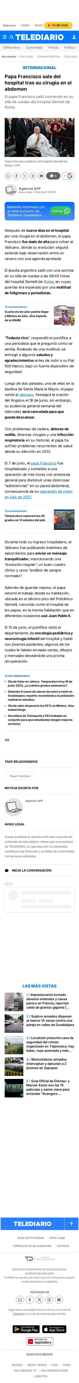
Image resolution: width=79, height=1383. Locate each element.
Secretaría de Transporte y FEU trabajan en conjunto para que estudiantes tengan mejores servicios (40, 719)
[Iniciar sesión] (74, 37)
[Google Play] (26, 1329)
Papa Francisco (20, 776)
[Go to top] (71, 1224)
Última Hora (11, 47)
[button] (68, 176)
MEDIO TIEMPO (37, 1364)
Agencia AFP (30, 189)
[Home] (39, 37)
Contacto (63, 1245)
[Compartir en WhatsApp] (8, 175)
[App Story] (54, 1329)
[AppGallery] (39, 1341)
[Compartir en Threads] (33, 175)
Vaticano (26, 395)
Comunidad (34, 47)
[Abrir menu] (4, 37)
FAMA (66, 1364)
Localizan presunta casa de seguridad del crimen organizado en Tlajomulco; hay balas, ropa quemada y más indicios (50, 1046)
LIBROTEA (41, 1376)
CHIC (54, 1364)
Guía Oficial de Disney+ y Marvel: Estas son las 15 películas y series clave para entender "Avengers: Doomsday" (48, 1089)
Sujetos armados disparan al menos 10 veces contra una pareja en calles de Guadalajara (50, 1020)
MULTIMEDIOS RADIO (54, 1370)
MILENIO (17, 1364)
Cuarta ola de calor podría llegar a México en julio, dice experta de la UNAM (27, 316)
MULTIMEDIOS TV (25, 1370)
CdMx (25, 25)
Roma (48, 282)
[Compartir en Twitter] (24, 175)
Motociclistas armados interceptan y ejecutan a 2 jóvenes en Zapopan (46, 1063)
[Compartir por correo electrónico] (41, 175)
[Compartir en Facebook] (16, 175)
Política (69, 47)
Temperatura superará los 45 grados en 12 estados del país (25, 518)
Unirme (57, 211)
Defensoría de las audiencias (32, 1245)
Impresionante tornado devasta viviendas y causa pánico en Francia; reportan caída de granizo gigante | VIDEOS (47, 1003)
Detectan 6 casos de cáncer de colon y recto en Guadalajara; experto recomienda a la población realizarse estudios (41, 695)
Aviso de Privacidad (31, 1237)
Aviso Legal (57, 1237)
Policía (53, 47)
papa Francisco (44, 463)
